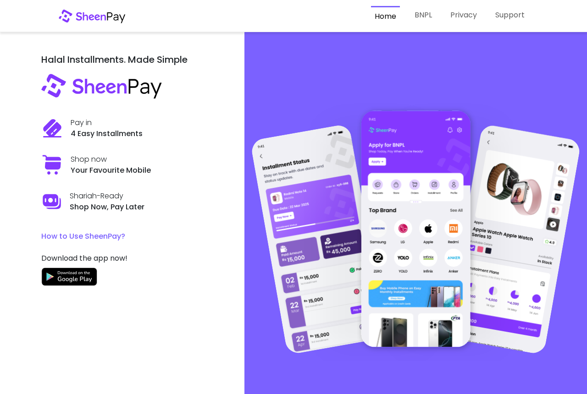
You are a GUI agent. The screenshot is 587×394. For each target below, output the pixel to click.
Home (385, 16)
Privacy (463, 15)
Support (510, 15)
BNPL (423, 15)
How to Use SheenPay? (83, 236)
